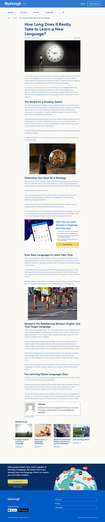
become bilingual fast (37, 94)
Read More (18, 446)
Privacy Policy (93, 517)
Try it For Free (67, 244)
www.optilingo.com (68, 410)
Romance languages (33, 353)
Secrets (36, 12)
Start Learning (94, 4)
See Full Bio (41, 412)
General (10, 12)
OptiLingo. (15, 517)
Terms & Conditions (82, 517)
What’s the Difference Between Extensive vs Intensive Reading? (62, 441)
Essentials (23, 12)
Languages (49, 12)
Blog (9, 18)
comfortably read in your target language (40, 213)
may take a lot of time (71, 76)
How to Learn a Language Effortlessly (41, 441)
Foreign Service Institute (45, 119)
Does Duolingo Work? (81, 439)
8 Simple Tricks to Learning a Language (22, 441)
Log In (82, 4)
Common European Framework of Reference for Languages (43, 197)
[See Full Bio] (46, 412)
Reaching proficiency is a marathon (35, 281)
